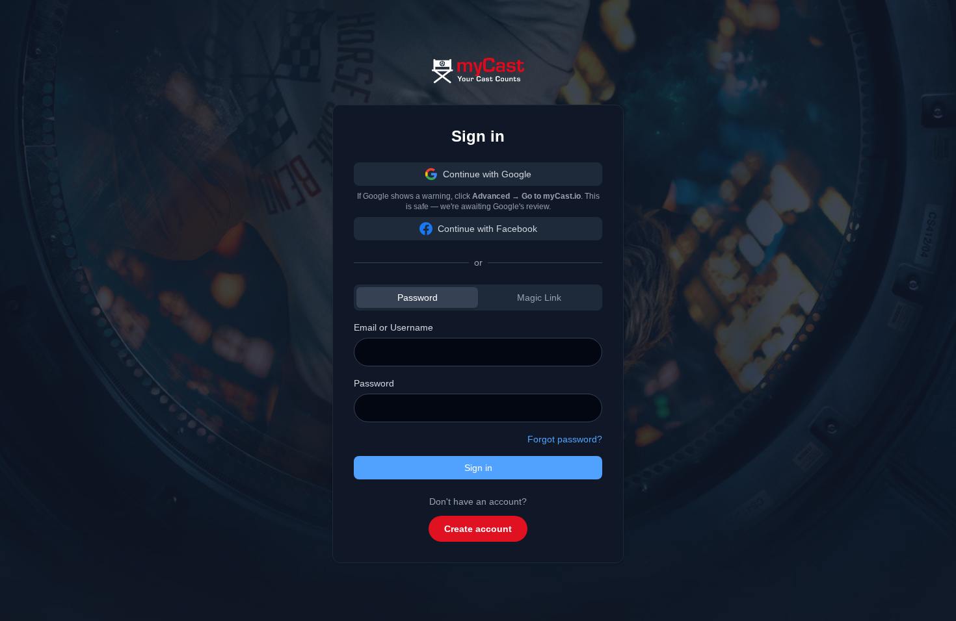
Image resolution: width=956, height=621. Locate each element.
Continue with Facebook (487, 228)
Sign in (478, 468)
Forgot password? (564, 439)
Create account (478, 529)
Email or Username (393, 327)
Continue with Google (487, 174)
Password (417, 297)
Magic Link (539, 297)
